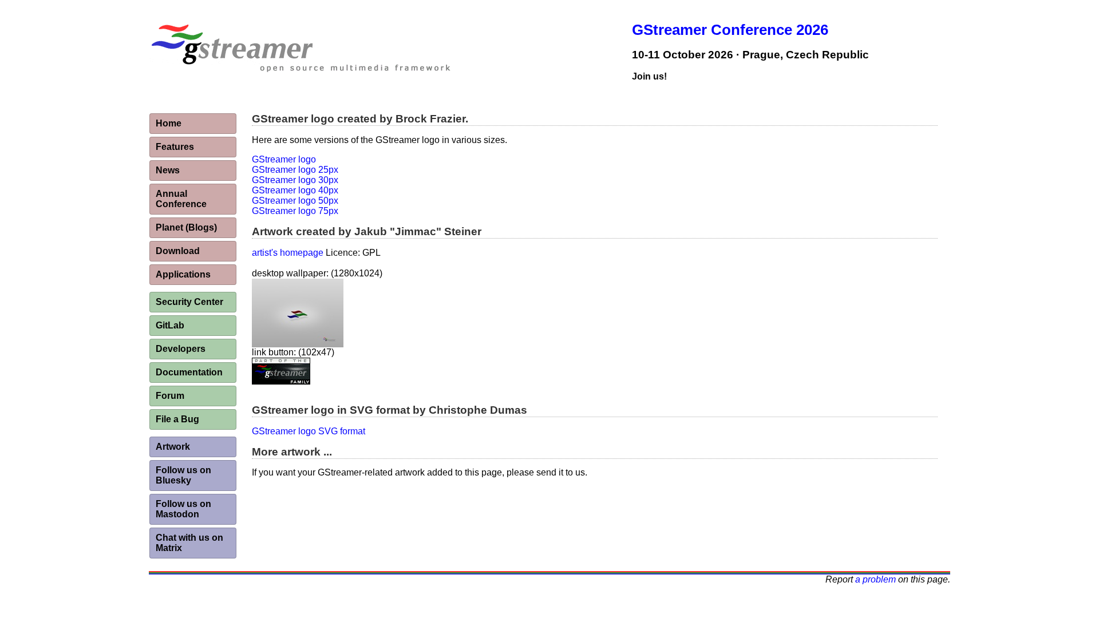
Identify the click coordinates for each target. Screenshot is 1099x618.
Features (175, 147)
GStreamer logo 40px (295, 190)
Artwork (173, 446)
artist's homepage (287, 253)
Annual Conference (181, 199)
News (168, 170)
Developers (180, 349)
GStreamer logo (284, 159)
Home (168, 123)
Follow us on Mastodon (183, 509)
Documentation (189, 372)
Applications (183, 274)
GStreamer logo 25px (295, 170)
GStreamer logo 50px (295, 200)
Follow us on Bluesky (183, 475)
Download (178, 251)
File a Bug (177, 419)
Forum (170, 396)
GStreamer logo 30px (295, 180)
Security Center (189, 302)
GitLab (170, 325)
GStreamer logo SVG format (308, 431)
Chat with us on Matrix (189, 543)
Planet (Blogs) (186, 227)
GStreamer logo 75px (295, 211)
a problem (875, 579)
